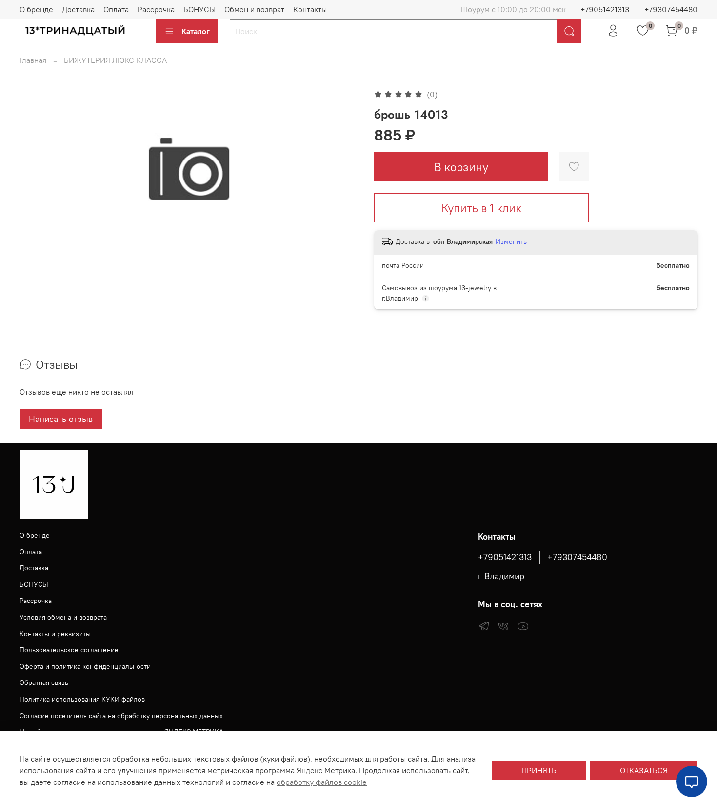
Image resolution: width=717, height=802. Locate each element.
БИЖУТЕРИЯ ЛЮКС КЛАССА (115, 60)
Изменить (511, 241)
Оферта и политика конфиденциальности (85, 666)
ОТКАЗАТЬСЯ (644, 770)
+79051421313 (604, 9)
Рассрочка (156, 9)
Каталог (195, 31)
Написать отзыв (61, 418)
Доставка (78, 9)
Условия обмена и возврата (63, 617)
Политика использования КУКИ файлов (82, 699)
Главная (33, 60)
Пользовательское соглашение (69, 649)
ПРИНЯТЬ (539, 770)
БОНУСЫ (199, 9)
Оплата (116, 9)
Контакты (310, 9)
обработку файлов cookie (322, 782)
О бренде (36, 9)
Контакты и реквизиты (55, 633)
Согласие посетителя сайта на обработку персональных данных (121, 715)
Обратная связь (44, 682)
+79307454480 (670, 9)
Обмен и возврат (254, 9)
